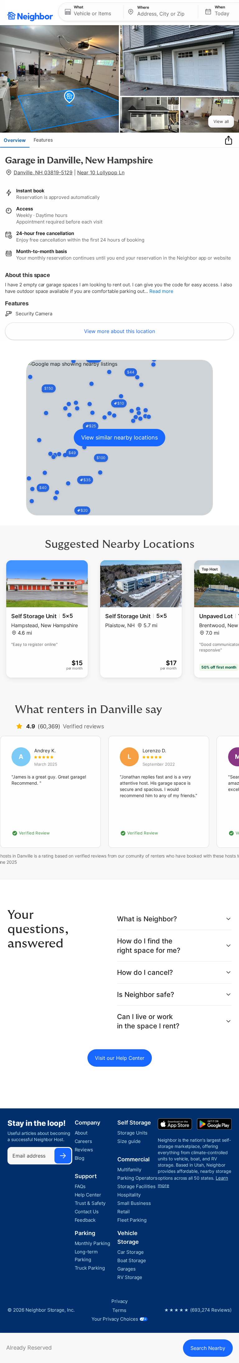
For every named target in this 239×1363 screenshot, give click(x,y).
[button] (91, 12)
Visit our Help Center (119, 1058)
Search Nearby (207, 1348)
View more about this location (119, 331)
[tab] (15, 140)
